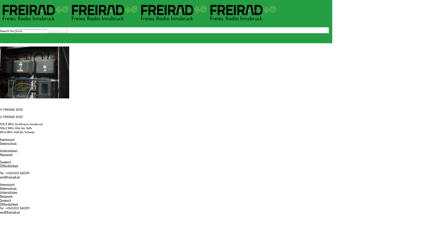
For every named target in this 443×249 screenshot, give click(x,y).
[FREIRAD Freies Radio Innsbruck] (138, 22)
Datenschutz (8, 143)
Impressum (7, 139)
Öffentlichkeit (9, 166)
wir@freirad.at (10, 177)
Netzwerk (6, 154)
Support (5, 162)
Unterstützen (8, 150)
